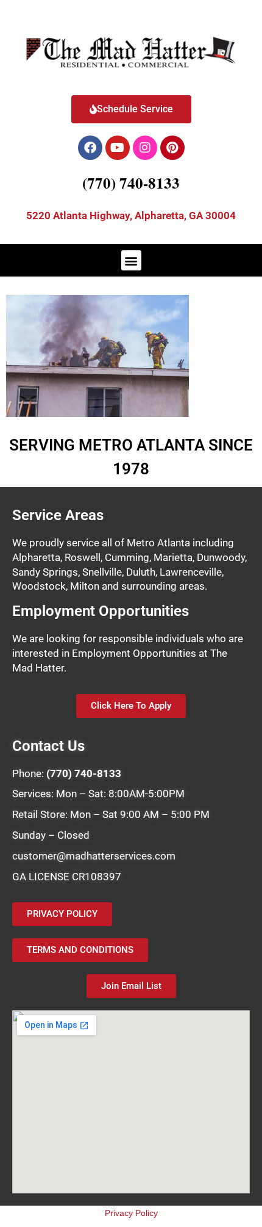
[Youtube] (117, 148)
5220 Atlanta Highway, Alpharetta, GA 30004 (131, 215)
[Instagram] (145, 148)
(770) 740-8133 (131, 183)
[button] (131, 260)
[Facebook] (90, 148)
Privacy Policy (131, 1213)
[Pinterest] (172, 148)
